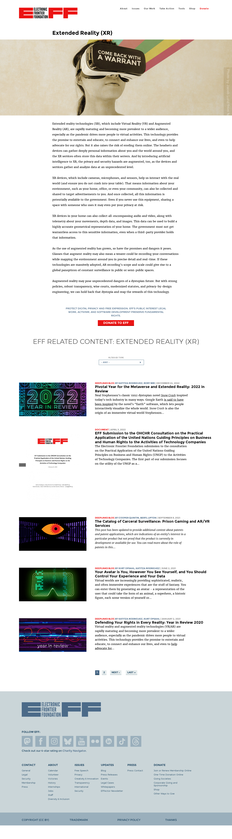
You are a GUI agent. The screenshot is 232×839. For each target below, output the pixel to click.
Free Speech (81, 770)
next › (116, 672)
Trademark (79, 820)
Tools (182, 8)
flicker (95, 741)
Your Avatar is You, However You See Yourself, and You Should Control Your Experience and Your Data (150, 574)
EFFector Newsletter (112, 790)
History (52, 782)
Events (104, 778)
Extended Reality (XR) (157, 341)
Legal (25, 774)
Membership (28, 782)
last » (131, 672)
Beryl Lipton (148, 517)
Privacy (78, 774)
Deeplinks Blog (105, 383)
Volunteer (53, 774)
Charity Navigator (74, 750)
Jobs (50, 790)
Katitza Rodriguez (130, 383)
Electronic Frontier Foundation (48, 15)
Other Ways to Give (164, 793)
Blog (103, 770)
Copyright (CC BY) (35, 820)
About (124, 8)
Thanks (171, 820)
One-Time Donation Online (168, 774)
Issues (136, 8)
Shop (192, 8)
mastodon (27, 741)
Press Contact (135, 770)
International (81, 786)
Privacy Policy (128, 820)
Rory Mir (149, 383)
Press (25, 786)
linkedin (108, 741)
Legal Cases (107, 782)
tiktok (122, 741)
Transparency (82, 782)
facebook (40, 741)
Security (26, 778)
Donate (204, 8)
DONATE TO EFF (116, 323)
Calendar (53, 770)
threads (135, 741)
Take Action (166, 8)
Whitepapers (108, 786)
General (26, 770)
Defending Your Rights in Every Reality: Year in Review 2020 (149, 622)
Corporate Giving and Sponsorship (165, 784)
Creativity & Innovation (87, 778)
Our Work (149, 8)
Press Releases (109, 774)
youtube (81, 741)
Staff (50, 795)
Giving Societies (162, 778)
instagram (54, 741)
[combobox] (121, 362)
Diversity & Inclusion (58, 799)
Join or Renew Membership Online (172, 770)
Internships (54, 786)
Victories (53, 778)
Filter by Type (116, 357)
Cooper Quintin (129, 517)
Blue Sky (68, 741)
